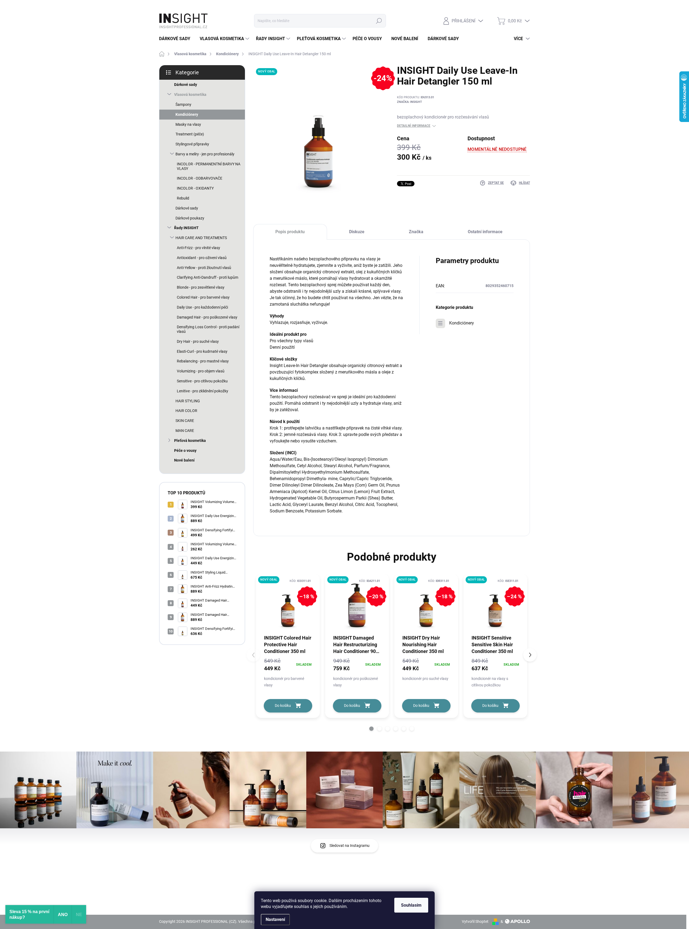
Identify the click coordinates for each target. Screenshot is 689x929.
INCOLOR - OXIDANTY (195, 188)
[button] (371, 728)
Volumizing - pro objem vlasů (200, 371)
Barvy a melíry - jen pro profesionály (204, 154)
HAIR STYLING (187, 401)
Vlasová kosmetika (190, 94)
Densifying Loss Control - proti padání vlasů (208, 329)
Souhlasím (411, 905)
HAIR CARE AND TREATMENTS (201, 238)
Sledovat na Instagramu (349, 845)
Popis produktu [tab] (290, 231)
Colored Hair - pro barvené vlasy (203, 297)
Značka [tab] (416, 231)
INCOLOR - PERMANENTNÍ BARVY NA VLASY (208, 166)
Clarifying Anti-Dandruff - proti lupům (207, 277)
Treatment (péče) (189, 134)
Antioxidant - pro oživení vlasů (202, 258)
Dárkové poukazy (189, 218)
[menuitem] (176, 39)
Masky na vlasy (188, 124)
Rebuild (183, 198)
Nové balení (184, 460)
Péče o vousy (185, 450)
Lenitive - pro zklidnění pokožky (202, 391)
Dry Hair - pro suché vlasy (198, 341)
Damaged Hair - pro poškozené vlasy (207, 317)
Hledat (379, 21)
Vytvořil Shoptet (475, 921)
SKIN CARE (184, 420)
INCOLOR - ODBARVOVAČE (199, 178)
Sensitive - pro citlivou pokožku (202, 381)
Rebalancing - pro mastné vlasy (203, 361)
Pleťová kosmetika (190, 440)
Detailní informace (413, 126)
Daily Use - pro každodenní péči (202, 307)
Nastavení (275, 919)
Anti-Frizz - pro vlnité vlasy (198, 248)
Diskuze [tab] (356, 231)
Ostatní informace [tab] (485, 231)
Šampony (183, 104)
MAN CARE (184, 430)
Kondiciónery (186, 114)
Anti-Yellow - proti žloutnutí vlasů (204, 268)
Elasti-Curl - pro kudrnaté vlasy (202, 351)
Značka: (409, 102)
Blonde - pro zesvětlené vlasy (200, 287)
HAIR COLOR (186, 410)
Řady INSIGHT (186, 228)
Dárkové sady (185, 84)
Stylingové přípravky (192, 144)
